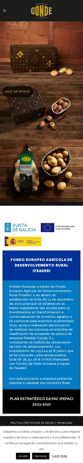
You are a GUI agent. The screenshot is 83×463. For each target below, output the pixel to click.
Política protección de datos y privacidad (41, 423)
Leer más (59, 456)
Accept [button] (23, 456)
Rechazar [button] (41, 456)
